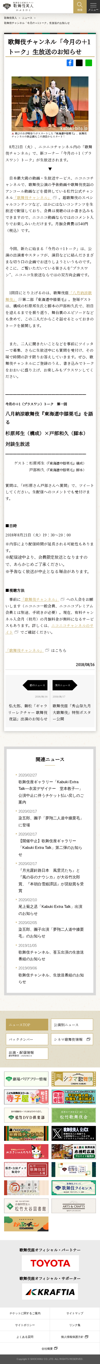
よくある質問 (24, 1336)
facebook (70, 63)
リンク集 (75, 1325)
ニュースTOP (19, 1024)
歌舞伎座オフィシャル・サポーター (50, 1278)
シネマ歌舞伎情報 (68, 1039)
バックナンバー (21, 1039)
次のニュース (62, 685)
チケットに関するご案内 (25, 1313)
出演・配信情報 (21, 1053)
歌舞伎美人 (10, 17)
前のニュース (37, 685)
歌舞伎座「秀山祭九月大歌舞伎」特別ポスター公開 (72, 712)
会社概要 (47, 1348)
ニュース (27, 17)
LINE (88, 63)
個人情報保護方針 (72, 1336)
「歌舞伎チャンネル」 (32, 197)
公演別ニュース (66, 1024)
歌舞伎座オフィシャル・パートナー (50, 1249)
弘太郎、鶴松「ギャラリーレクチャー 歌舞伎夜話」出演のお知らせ (27, 712)
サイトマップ (74, 1313)
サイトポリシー (25, 1325)
